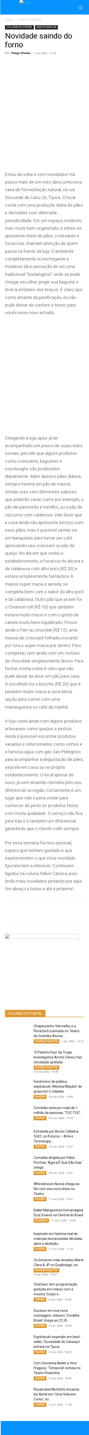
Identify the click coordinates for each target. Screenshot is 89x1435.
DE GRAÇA (41, 1220)
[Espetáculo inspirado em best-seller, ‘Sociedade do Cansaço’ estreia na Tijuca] (17, 1343)
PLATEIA (40, 1096)
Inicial (8, 19)
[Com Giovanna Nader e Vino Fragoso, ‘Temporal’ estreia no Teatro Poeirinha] (17, 1369)
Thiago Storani (20, 53)
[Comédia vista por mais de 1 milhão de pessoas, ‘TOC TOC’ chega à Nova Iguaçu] (17, 1114)
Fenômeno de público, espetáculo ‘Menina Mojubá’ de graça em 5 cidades (58, 1086)
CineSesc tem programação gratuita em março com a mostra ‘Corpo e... (55, 1289)
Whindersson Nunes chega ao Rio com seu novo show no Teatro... (57, 1189)
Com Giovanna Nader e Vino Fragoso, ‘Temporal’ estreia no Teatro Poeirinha (57, 1368)
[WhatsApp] (25, 913)
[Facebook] (37, 913)
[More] (82, 913)
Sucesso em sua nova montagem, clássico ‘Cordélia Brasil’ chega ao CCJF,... (56, 1315)
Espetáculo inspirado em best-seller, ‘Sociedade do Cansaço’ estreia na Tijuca (57, 1342)
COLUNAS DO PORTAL (19, 27)
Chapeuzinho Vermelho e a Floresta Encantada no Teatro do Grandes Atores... (57, 1031)
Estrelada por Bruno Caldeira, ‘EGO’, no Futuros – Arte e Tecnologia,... (56, 1136)
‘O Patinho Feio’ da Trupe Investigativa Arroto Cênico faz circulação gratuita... (58, 1057)
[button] (80, 7)
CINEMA (40, 1299)
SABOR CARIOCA (30, 19)
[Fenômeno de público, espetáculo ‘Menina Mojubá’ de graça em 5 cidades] (17, 1087)
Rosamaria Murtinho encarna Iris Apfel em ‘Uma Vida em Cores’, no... (56, 1394)
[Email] (71, 913)
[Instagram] (49, 1427)
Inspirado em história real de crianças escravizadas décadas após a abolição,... (58, 1238)
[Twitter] (48, 913)
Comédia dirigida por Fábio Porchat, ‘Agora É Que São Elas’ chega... (58, 1162)
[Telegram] (60, 913)
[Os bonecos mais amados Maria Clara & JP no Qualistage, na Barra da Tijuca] (17, 1266)
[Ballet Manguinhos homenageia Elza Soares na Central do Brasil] (17, 1216)
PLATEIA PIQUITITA (46, 1041)
